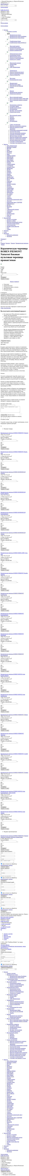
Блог (8, 228)
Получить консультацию (7, 917)
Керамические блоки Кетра (17, 37)
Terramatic (9, 186)
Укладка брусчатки (15, 131)
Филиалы (9, 236)
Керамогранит (13, 83)
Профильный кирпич (15, 107)
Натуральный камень (15, 115)
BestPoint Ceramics (11, 147)
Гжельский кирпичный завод (14, 199)
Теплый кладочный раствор (17, 134)
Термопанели (13, 70)
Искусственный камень (16, 97)
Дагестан (9, 201)
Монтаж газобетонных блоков (18, 138)
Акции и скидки (12, 31)
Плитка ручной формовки (17, 58)
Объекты (6, 230)
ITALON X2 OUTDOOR (16, 86)
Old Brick (9, 172)
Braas (8, 150)
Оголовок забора (14, 106)
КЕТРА (9, 205)
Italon (8, 154)
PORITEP (9, 175)
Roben (2, 244)
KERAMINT (10, 158)
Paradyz (12, 65)
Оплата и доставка (12, 219)
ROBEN (9, 182)
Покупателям (7, 218)
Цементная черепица (15, 93)
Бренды (6, 144)
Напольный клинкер (15, 63)
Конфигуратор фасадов (13, 226)
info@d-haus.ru (4, 4)
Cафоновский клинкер (13, 209)
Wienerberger (10, 192)
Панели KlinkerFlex (15, 75)
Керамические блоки (15, 35)
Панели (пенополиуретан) (17, 73)
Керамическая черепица (16, 92)
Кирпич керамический (16, 50)
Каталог (6, 30)
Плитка (12, 117)
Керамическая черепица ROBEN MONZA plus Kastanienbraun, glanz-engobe (13, 792)
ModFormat (10, 168)
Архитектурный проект (13, 223)
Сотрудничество (11, 225)
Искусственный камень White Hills (19, 98)
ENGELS (9, 153)
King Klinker (10, 160)
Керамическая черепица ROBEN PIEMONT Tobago (14, 714)
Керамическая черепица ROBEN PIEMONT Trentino (14, 772)
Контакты (6, 233)
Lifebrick (9, 212)
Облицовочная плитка (16, 53)
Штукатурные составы (16, 136)
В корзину (3, 277)
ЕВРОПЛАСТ (10, 203)
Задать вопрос (4, 7)
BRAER (9, 148)
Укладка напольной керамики (18, 133)
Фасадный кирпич (15, 46)
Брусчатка (12, 78)
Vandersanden (10, 188)
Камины (12, 119)
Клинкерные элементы (16, 105)
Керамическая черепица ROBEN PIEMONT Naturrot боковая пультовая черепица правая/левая (14, 836)
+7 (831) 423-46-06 (5, 924)
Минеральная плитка (15, 56)
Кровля (12, 91)
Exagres (9, 216)
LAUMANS (10, 165)
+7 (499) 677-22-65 (5, 927)
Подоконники (13, 109)
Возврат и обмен (11, 220)
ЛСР (8, 208)
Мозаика (12, 118)
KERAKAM (10, 157)
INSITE (9, 949)
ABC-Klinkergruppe (15, 67)
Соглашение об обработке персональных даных (13, 946)
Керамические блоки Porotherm (18, 36)
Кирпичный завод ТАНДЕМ (14, 202)
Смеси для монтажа (15, 124)
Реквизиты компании (12, 235)
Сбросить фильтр (5, 1169)
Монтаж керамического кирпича (18, 137)
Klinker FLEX (10, 161)
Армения (9, 198)
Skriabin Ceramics (11, 184)
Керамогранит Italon (15, 84)
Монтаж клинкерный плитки (14, 222)
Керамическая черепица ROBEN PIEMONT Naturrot (14, 433)
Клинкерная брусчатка (16, 79)
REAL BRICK (10, 178)
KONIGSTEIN (10, 213)
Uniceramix (10, 211)
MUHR (9, 169)
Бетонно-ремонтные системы (17, 140)
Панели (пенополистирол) (17, 72)
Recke (8, 179)
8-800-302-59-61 (5, 10)
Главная (3, 243)
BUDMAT (9, 151)
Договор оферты (5, 945)
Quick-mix (9, 181)
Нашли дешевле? (14, 281)
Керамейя (9, 206)
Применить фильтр (5, 1171)
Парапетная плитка (15, 112)
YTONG (9, 195)
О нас (5, 232)
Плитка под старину (15, 59)
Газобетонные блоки (15, 41)
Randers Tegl (10, 177)
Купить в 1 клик (5, 279)
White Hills (9, 191)
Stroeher (9, 185)
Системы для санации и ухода (18, 143)
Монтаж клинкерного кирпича (18, 126)
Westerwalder (13, 64)
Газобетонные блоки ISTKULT (18, 42)
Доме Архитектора (6, 308)
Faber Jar (9, 215)
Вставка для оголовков (16, 110)
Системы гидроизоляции (16, 141)
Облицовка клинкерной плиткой (18, 130)
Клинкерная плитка (15, 55)
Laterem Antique (11, 164)
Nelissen (9, 171)
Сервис (9, 229)
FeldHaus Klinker (11, 155)
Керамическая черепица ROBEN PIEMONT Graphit (14, 753)
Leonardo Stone (11, 167)
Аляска (9, 196)
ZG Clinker (9, 194)
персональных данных (7, 865)
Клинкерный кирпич (15, 47)
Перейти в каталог (5, 918)
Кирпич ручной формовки (17, 49)
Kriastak (9, 162)
